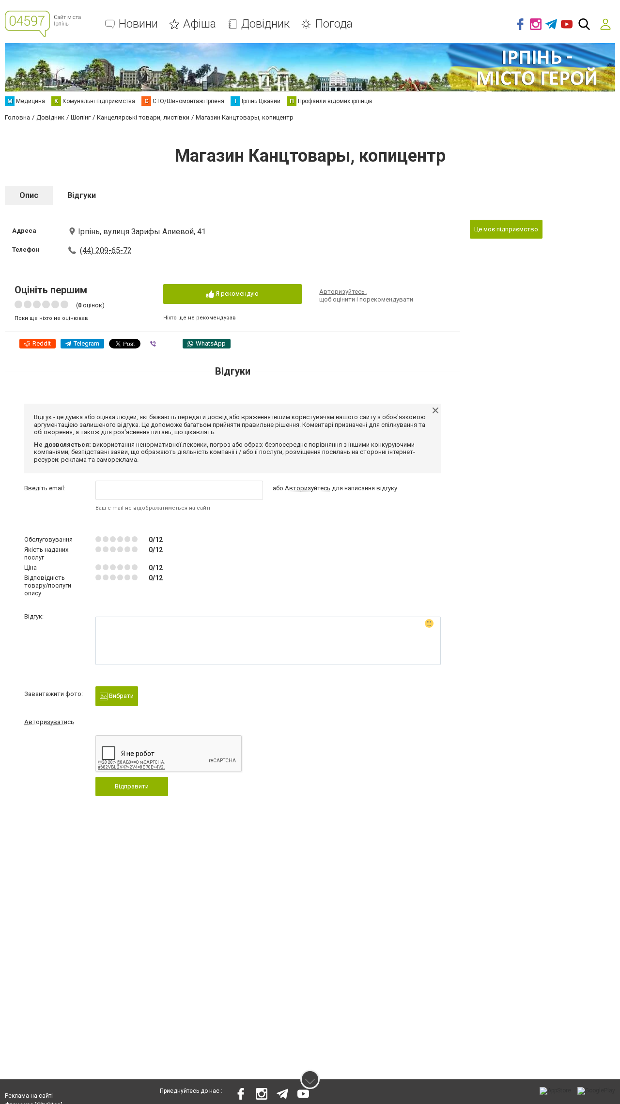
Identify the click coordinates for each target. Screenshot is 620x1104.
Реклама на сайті (29, 1095)
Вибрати (121, 695)
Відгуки (81, 195)
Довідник (265, 23)
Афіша (199, 23)
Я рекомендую (236, 293)
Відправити (132, 786)
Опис (28, 195)
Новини (138, 23)
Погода (334, 23)
